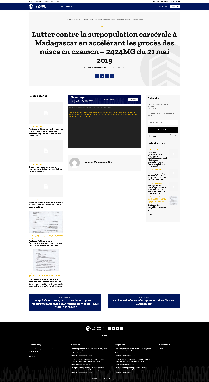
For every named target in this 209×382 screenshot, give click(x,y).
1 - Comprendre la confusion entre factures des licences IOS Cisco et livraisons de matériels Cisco (46, 237)
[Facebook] (171, 1)
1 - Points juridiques (35, 126)
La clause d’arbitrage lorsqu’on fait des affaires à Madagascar (144, 302)
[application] (104, 127)
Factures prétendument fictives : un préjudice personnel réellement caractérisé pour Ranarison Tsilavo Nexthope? (46, 132)
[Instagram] (173, 1)
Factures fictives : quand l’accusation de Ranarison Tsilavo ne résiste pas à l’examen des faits (45, 243)
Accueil (68, 19)
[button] (76, 6)
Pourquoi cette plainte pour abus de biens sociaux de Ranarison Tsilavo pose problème (46, 204)
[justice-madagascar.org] (75, 163)
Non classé (76, 19)
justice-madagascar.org (97, 68)
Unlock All (163, 130)
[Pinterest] (107, 76)
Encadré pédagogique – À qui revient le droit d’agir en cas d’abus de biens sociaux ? (45, 169)
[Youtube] (179, 1)
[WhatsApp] (112, 76)
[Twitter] (176, 1)
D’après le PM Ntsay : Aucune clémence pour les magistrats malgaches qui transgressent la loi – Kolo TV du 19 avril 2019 (65, 303)
